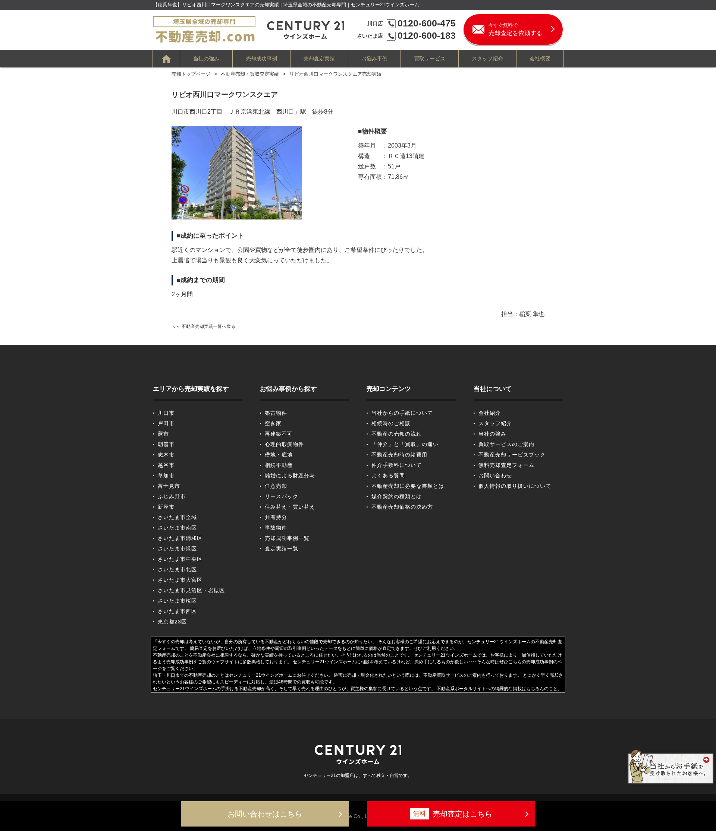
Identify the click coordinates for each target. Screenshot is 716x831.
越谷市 (166, 465)
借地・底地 (279, 455)
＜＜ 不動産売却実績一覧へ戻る (203, 326)
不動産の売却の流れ (396, 434)
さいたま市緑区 (177, 549)
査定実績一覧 (281, 549)
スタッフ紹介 (487, 58)
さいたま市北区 (177, 569)
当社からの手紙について (402, 413)
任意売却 (276, 486)
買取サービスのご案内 (506, 444)
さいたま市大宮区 (180, 580)
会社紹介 (489, 413)
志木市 (166, 455)
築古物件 (276, 413)
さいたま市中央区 (180, 559)
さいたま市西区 (177, 611)
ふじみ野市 (172, 496)
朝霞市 (166, 444)
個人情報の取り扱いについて (514, 486)
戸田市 (166, 423)
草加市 (166, 475)
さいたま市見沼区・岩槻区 (191, 590)
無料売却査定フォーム (506, 465)
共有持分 (276, 517)
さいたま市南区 (177, 528)
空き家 (273, 423)
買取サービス (429, 58)
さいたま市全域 (177, 517)
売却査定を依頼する (515, 29)
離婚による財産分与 (290, 475)
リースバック (281, 496)
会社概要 (540, 58)
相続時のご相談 (391, 423)
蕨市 (163, 434)
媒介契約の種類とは (396, 496)
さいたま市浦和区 (180, 538)
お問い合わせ (495, 475)
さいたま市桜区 (177, 601)
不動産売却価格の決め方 (402, 507)
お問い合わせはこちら (264, 814)
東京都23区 (172, 622)
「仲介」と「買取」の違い (405, 444)
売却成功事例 (261, 58)
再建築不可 (279, 434)
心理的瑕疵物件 (284, 444)
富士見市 (169, 486)
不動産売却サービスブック (512, 455)
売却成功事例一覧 (287, 538)
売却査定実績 (319, 58)
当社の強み (206, 58)
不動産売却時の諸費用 (399, 455)
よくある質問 (388, 475)
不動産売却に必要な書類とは (407, 486)
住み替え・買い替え (290, 507)
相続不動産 (279, 465)
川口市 (166, 413)
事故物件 (276, 528)
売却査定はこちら (452, 814)
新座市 (166, 507)
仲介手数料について (396, 465)
